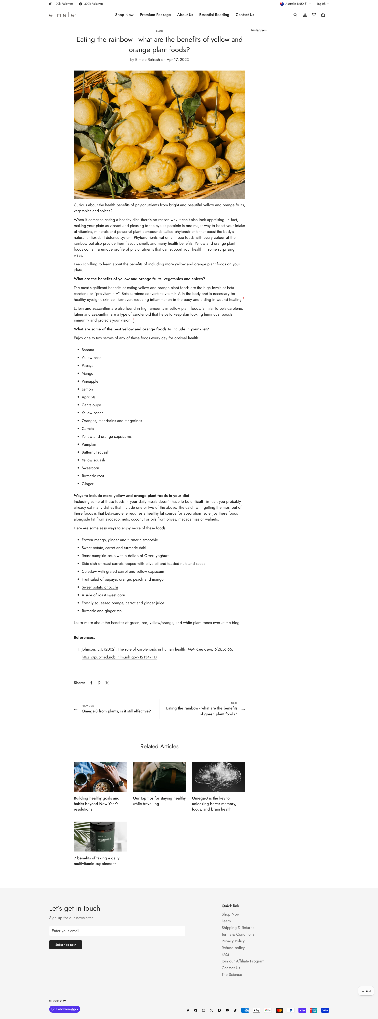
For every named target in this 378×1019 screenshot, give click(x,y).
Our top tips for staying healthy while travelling (159, 801)
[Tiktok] (235, 1010)
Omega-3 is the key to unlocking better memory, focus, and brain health (214, 803)
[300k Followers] (195, 1010)
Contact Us (245, 15)
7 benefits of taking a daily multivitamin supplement (96, 861)
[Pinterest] (99, 682)
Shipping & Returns (238, 928)
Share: (79, 683)
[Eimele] (62, 15)
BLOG (159, 31)
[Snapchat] (219, 1010)
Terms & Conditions (238, 934)
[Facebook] (91, 682)
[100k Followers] (203, 1010)
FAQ (225, 954)
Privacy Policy (233, 941)
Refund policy (233, 948)
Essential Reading (214, 15)
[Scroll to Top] (370, 997)
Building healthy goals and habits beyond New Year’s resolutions (97, 803)
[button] (323, 14)
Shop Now (124, 15)
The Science (232, 974)
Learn (226, 921)
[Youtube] (227, 1010)
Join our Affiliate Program (243, 961)
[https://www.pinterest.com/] (187, 1010)
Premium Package (155, 15)
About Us (185, 15)
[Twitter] (107, 682)
